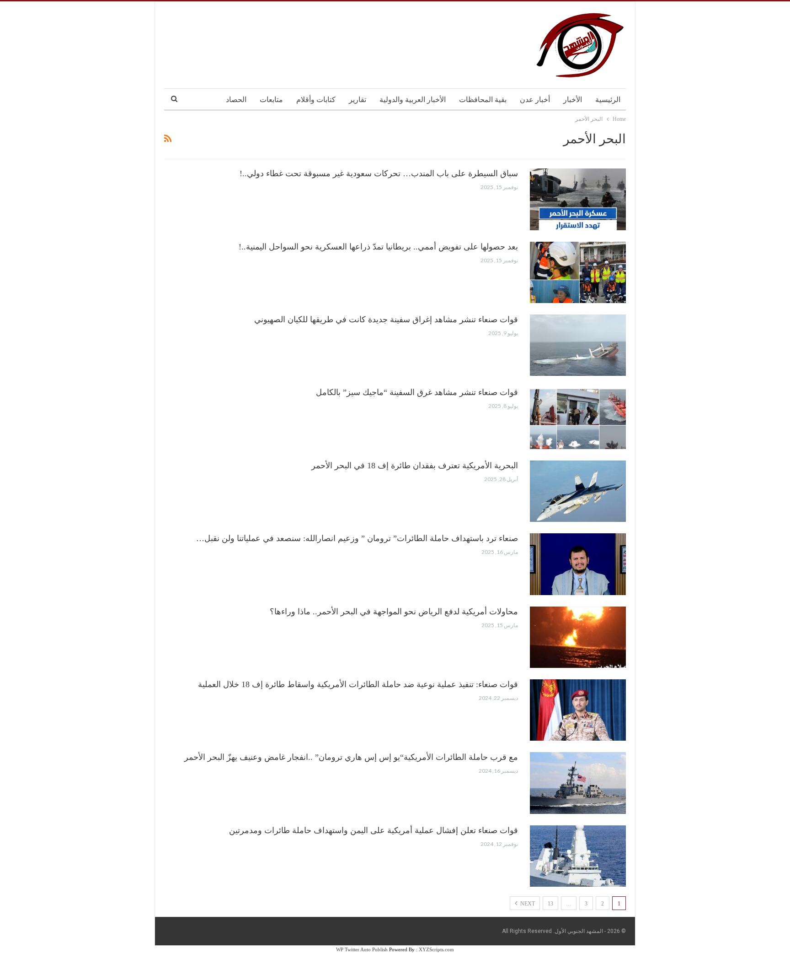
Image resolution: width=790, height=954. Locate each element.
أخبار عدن (535, 99)
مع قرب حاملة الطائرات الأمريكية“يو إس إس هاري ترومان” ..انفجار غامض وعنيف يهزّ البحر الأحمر (351, 757)
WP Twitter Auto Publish (362, 949)
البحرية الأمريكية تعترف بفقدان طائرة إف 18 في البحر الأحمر (414, 465)
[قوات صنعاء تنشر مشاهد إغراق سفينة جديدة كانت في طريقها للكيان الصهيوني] (578, 345)
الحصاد (236, 99)
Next (527, 903)
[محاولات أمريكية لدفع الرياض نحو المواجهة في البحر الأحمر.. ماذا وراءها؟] (578, 637)
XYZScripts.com (436, 949)
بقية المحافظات (483, 99)
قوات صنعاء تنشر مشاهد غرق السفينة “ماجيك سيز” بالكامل (417, 392)
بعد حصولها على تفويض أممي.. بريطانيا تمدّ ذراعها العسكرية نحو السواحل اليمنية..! (378, 246)
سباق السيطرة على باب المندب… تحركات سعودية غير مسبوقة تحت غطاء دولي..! (379, 173)
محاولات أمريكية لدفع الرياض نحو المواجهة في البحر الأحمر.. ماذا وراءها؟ (394, 611)
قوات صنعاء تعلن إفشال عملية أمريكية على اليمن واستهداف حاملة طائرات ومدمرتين (373, 830)
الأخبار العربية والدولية (412, 99)
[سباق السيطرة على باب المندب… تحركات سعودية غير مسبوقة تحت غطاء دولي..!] (578, 199)
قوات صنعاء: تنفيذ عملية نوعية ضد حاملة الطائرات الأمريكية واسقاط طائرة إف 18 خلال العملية (358, 684)
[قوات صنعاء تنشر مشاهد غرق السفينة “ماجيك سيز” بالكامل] (578, 418)
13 (550, 903)
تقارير (357, 99)
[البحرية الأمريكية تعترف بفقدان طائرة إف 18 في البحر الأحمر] (578, 491)
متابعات (271, 99)
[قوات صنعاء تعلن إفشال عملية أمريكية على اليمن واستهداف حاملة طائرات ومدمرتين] (578, 856)
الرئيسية (607, 99)
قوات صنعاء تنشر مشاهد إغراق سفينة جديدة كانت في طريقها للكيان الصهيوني (386, 319)
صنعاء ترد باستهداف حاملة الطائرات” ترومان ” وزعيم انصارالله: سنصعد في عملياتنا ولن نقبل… (357, 538)
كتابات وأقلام (316, 99)
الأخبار (572, 99)
